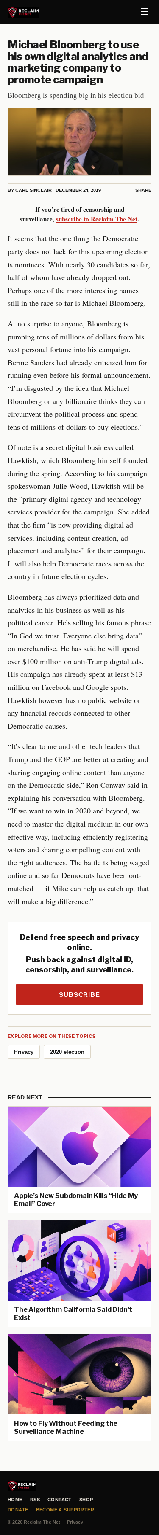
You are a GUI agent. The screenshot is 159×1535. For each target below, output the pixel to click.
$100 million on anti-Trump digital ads (81, 661)
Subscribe (79, 994)
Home (15, 1499)
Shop (86, 1499)
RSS (35, 1499)
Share (143, 190)
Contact (59, 1499)
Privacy (23, 1052)
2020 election (67, 1052)
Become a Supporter (65, 1509)
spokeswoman (29, 486)
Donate (18, 1509)
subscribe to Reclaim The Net (96, 219)
